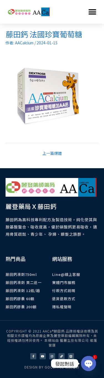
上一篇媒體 (52, 153)
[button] (92, 12)
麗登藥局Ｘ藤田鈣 (31, 206)
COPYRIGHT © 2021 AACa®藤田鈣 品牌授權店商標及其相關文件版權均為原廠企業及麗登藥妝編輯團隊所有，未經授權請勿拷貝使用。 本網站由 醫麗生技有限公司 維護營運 (52, 338)
